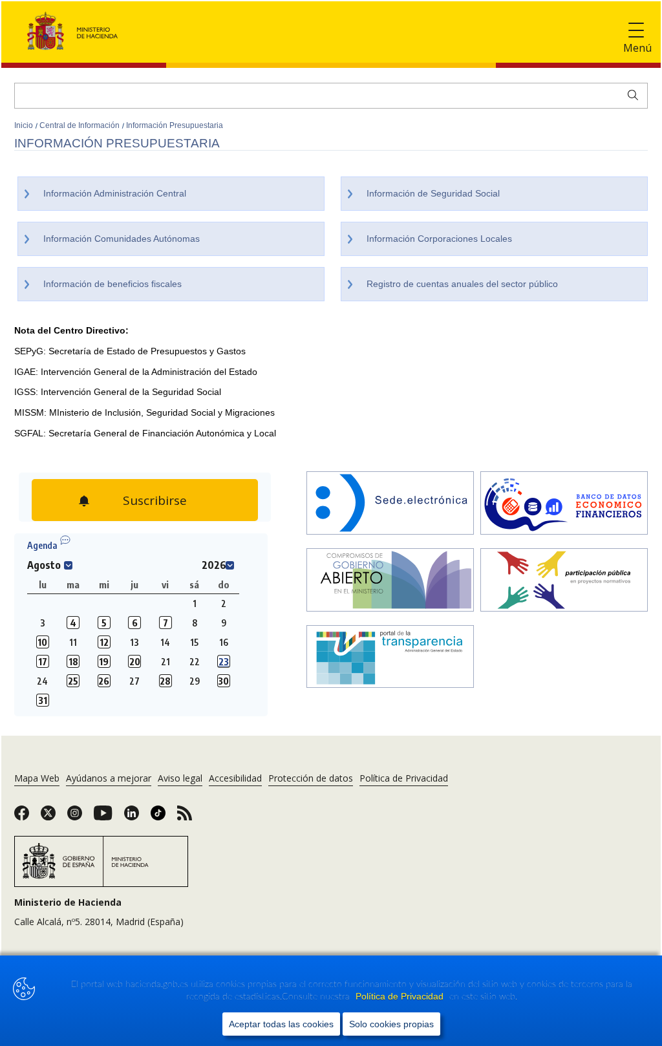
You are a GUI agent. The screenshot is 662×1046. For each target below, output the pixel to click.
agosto (44, 565)
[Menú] (636, 31)
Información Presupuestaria (174, 125)
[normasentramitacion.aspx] (564, 581)
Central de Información (80, 125)
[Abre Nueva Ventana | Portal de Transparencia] (390, 658)
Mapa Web (36, 778)
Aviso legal (180, 778)
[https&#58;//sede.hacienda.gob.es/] (390, 504)
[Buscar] (630, 94)
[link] (21, 817)
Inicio (24, 125)
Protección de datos (310, 778)
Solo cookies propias (391, 1024)
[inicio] (564, 504)
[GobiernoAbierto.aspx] (390, 581)
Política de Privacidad (401, 996)
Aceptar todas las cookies (281, 1024)
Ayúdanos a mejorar (108, 778)
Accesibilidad (235, 778)
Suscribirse (153, 497)
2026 (214, 565)
